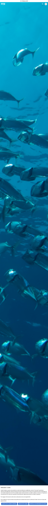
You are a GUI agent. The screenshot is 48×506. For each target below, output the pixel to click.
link (29, 496)
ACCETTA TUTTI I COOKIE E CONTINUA (9, 503)
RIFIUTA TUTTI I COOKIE (23, 503)
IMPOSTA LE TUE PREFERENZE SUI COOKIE (38, 503)
